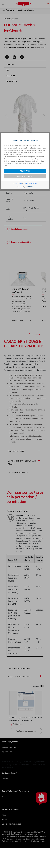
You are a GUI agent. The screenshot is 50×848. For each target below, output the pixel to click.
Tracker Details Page (30, 183)
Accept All (25, 171)
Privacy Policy (17, 183)
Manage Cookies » (25, 176)
